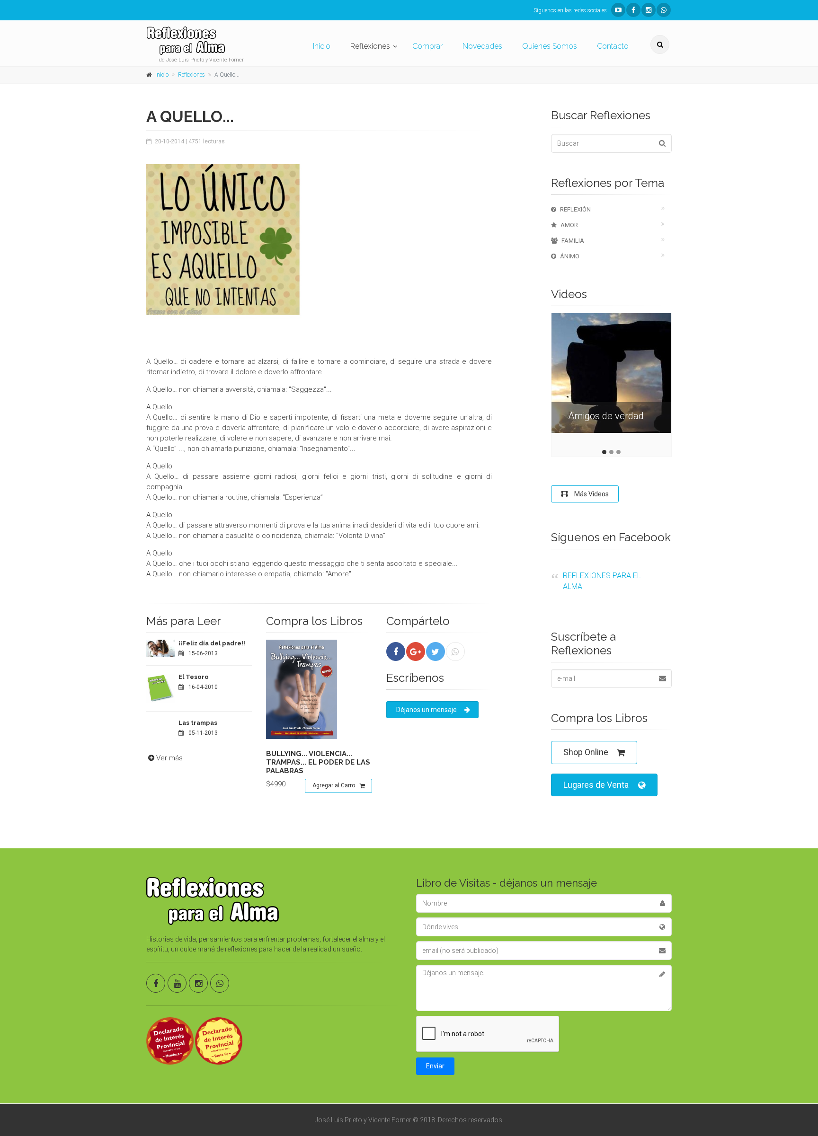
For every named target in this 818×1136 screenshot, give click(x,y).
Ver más (169, 758)
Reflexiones (370, 46)
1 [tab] (604, 452)
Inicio (321, 46)
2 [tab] (611, 452)
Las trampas (197, 722)
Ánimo (569, 256)
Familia (572, 240)
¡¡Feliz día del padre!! (211, 643)
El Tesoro (193, 676)
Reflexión (575, 209)
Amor (569, 225)
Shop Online (585, 752)
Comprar (427, 46)
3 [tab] (618, 452)
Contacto (613, 46)
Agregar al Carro (333, 785)
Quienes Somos (549, 46)
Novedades (482, 46)
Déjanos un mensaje (426, 709)
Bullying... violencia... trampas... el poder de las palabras (318, 762)
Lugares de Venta (596, 785)
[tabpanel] (611, 380)
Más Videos (591, 494)
